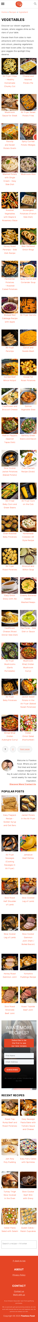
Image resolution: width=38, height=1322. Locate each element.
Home (4, 12)
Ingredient (23, 12)
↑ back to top (19, 1261)
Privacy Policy (19, 1275)
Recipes (12, 12)
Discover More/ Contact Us (23, 784)
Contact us (19, 1291)
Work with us (19, 1295)
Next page (25, 749)
